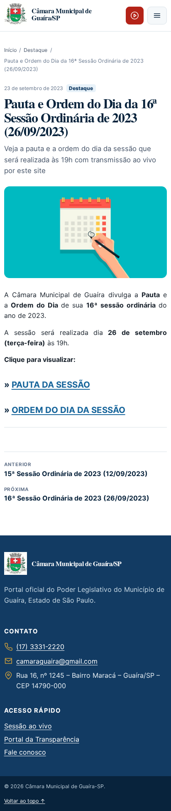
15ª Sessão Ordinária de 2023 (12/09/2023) (76, 469)
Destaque (35, 50)
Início (10, 50)
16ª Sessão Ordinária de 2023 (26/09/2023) (76, 494)
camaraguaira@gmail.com (57, 661)
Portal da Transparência (41, 739)
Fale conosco (25, 752)
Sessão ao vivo (28, 726)
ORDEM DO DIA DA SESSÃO (68, 410)
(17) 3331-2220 (40, 646)
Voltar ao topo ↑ (24, 801)
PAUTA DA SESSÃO (51, 384)
